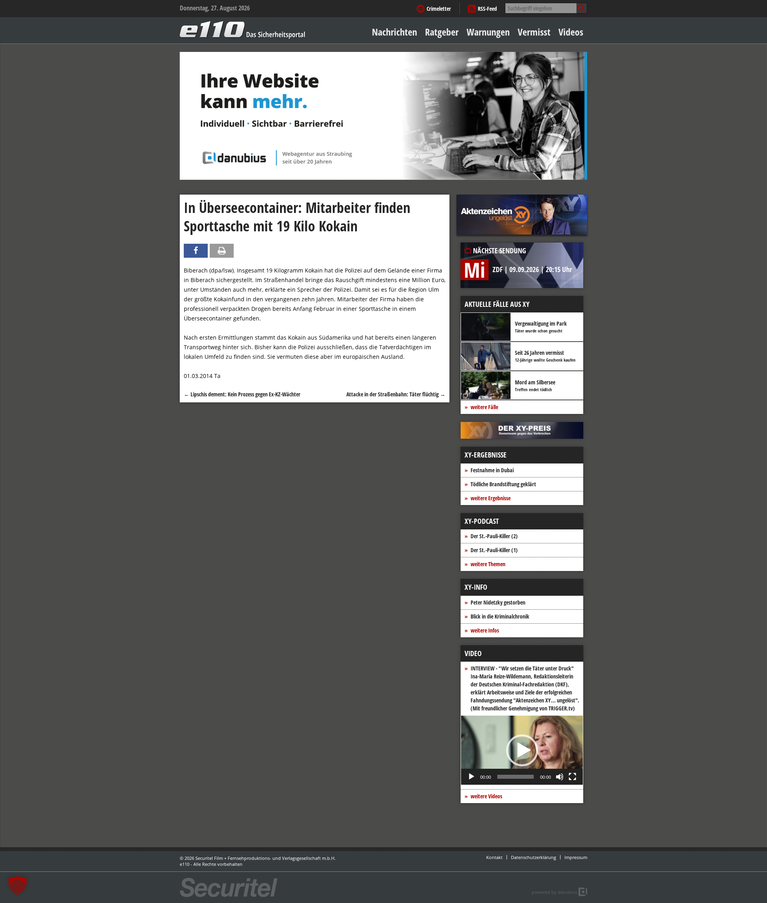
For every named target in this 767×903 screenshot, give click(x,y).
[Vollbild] (572, 777)
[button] (522, 750)
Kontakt (494, 857)
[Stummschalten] (560, 777)
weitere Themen (488, 564)
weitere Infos (485, 630)
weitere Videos (486, 796)
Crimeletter (439, 8)
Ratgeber (442, 31)
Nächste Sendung (499, 250)
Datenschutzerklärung (533, 857)
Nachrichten (394, 31)
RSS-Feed (487, 8)
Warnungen (488, 31)
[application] (522, 750)
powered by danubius (554, 892)
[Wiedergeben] (471, 777)
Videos (570, 31)
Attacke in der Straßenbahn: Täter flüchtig (395, 394)
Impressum (575, 857)
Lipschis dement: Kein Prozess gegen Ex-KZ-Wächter (242, 394)
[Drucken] (222, 251)
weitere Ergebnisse (491, 498)
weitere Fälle (484, 407)
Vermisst (534, 31)
